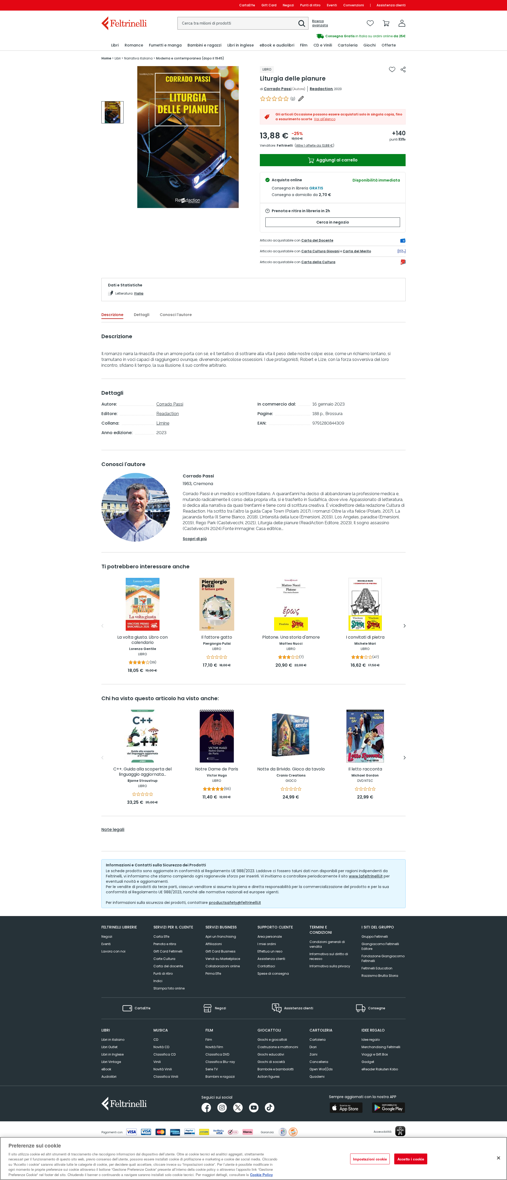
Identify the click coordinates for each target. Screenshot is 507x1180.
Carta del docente (168, 966)
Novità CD (161, 1047)
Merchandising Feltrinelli (381, 1047)
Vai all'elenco (324, 119)
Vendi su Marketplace (222, 958)
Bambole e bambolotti (275, 1069)
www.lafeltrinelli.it (366, 876)
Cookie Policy (261, 1174)
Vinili (157, 1062)
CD (155, 1039)
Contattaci (266, 966)
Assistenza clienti (391, 5)
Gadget (368, 1062)
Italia (138, 293)
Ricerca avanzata (320, 23)
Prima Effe (213, 973)
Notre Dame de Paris (216, 769)
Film (208, 1039)
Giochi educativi (270, 1054)
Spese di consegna (273, 973)
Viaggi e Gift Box (375, 1054)
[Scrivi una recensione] (301, 98)
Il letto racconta (365, 769)
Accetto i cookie (410, 1158)
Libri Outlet (109, 1047)
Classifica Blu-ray (220, 1062)
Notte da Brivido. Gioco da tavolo (291, 769)
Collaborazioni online (222, 966)
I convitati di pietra (365, 637)
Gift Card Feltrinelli (167, 951)
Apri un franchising (220, 936)
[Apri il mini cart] (386, 23)
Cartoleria (317, 1039)
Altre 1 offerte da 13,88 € (314, 145)
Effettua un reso (269, 951)
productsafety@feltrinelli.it (235, 902)
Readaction (321, 88)
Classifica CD (164, 1054)
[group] (329, 36)
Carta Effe (161, 936)
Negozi (288, 5)
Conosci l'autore (176, 314)
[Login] (402, 23)
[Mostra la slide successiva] (404, 625)
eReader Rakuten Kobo (380, 1069)
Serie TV (211, 1069)
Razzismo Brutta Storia (380, 975)
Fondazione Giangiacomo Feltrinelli (383, 958)
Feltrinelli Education (377, 968)
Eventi (332, 5)
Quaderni (317, 1076)
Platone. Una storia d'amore (291, 637)
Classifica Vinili (165, 1076)
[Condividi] (403, 69)
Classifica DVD (217, 1054)
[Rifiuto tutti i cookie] (498, 1158)
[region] (253, 1158)
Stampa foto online (169, 988)
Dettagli (141, 314)
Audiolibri (108, 1076)
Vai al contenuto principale (124, 5)
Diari (313, 1047)
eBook (106, 1069)
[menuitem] (115, 45)
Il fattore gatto (216, 637)
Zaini (313, 1054)
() (292, 98)
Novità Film (214, 1047)
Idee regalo (371, 1039)
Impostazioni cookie (370, 1158)
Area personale (269, 936)
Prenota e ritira (164, 944)
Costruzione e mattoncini (277, 1047)
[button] (301, 23)
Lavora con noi (113, 951)
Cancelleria (318, 1062)
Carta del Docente (317, 240)
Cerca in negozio (332, 222)
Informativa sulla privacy (329, 966)
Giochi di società (271, 1062)
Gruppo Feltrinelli (375, 936)
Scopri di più (195, 538)
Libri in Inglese (112, 1054)
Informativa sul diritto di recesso (328, 956)
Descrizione (112, 314)
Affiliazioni (213, 944)
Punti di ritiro (310, 5)
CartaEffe (247, 5)
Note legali (112, 830)
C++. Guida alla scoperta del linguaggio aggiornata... (142, 771)
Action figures (268, 1076)
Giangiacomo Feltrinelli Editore (380, 946)
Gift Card (268, 5)
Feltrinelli (285, 145)
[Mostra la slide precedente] (102, 625)
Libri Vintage (111, 1062)
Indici (157, 981)
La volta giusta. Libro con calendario (142, 640)
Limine (162, 423)
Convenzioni (353, 5)
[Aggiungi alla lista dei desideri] (392, 69)
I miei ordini (266, 944)
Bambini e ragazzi (220, 1076)
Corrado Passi (278, 88)
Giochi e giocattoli (272, 1039)
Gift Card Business (220, 951)
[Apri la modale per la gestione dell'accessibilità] (400, 1131)
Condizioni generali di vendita (327, 944)
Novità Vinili (162, 1069)
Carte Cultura (164, 958)
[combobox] (242, 23)
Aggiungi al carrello (336, 160)
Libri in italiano (112, 1039)
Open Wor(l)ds (321, 1069)
